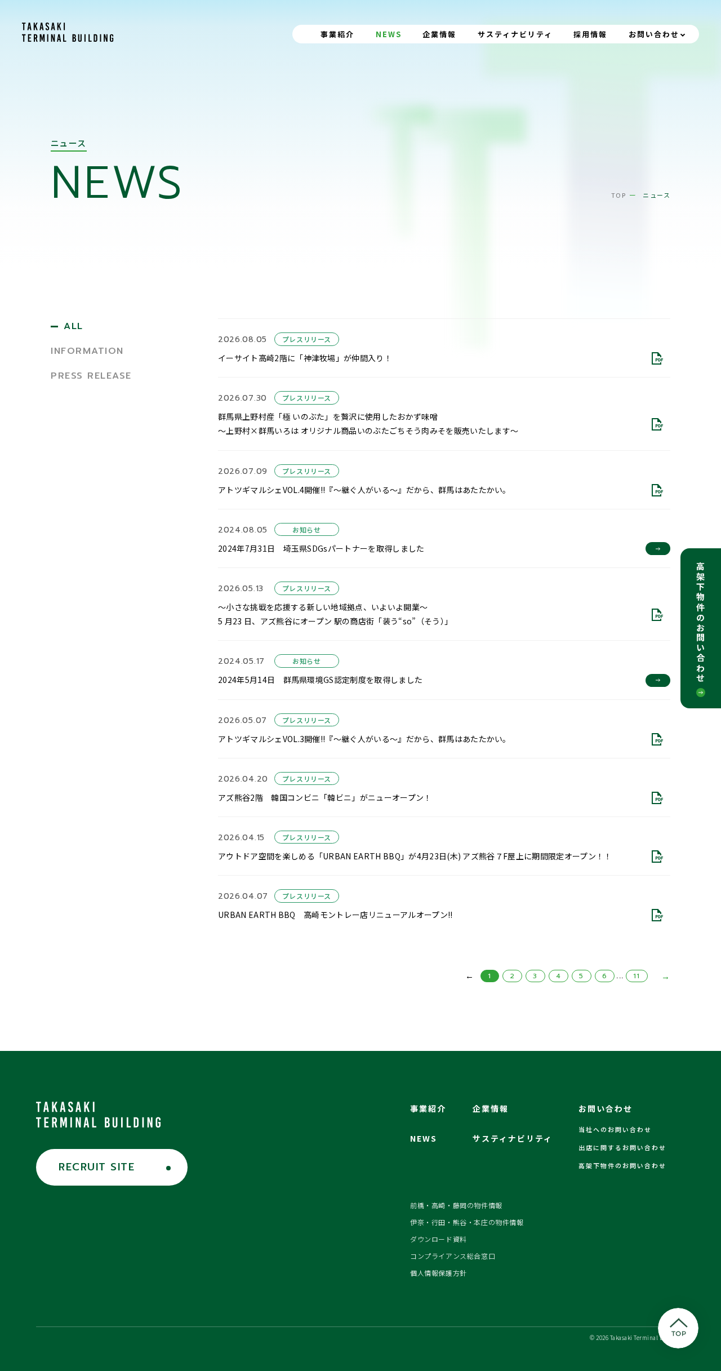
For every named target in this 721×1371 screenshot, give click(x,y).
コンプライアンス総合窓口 (452, 1256)
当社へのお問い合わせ (615, 1129)
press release (91, 376)
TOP (618, 194)
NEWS (389, 34)
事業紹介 (337, 34)
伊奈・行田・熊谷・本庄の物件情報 (467, 1222)
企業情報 (439, 34)
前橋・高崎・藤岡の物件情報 (456, 1205)
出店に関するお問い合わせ (622, 1147)
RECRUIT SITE (97, 1167)
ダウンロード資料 (438, 1239)
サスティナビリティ (515, 34)
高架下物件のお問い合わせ (701, 623)
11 (636, 976)
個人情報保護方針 (438, 1272)
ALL (73, 326)
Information (87, 351)
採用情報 (590, 34)
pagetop (678, 1328)
